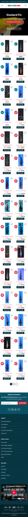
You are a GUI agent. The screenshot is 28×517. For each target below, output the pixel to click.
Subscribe (22, 403)
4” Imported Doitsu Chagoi (7, 260)
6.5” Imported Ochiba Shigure (21, 351)
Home (4, 18)
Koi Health (14, 511)
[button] (2, 5)
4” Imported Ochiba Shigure (7, 54)
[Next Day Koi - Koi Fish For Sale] (14, 5)
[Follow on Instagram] (12, 409)
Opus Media (14, 515)
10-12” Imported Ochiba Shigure (7, 237)
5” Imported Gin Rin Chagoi (7, 191)
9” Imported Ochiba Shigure (20, 328)
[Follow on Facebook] (9, 409)
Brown (14, 24)
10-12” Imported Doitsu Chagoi (20, 237)
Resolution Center (19, 509)
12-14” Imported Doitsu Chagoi (20, 214)
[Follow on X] (18, 409)
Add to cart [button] (7, 58)
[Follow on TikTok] (15, 409)
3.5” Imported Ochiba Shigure (7, 77)
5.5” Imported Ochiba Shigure (21, 123)
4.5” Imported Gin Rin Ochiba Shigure (21, 100)
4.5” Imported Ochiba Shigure (21, 77)
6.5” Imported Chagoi (21, 190)
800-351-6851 (5, 1)
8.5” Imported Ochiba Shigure (7, 328)
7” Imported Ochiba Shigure (20, 374)
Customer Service (8, 509)
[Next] (17, 384)
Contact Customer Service (19, 1)
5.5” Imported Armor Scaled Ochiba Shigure (21, 54)
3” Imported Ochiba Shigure (7, 351)
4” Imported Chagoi (7, 122)
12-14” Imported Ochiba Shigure (7, 214)
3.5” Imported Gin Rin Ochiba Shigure (7, 145)
